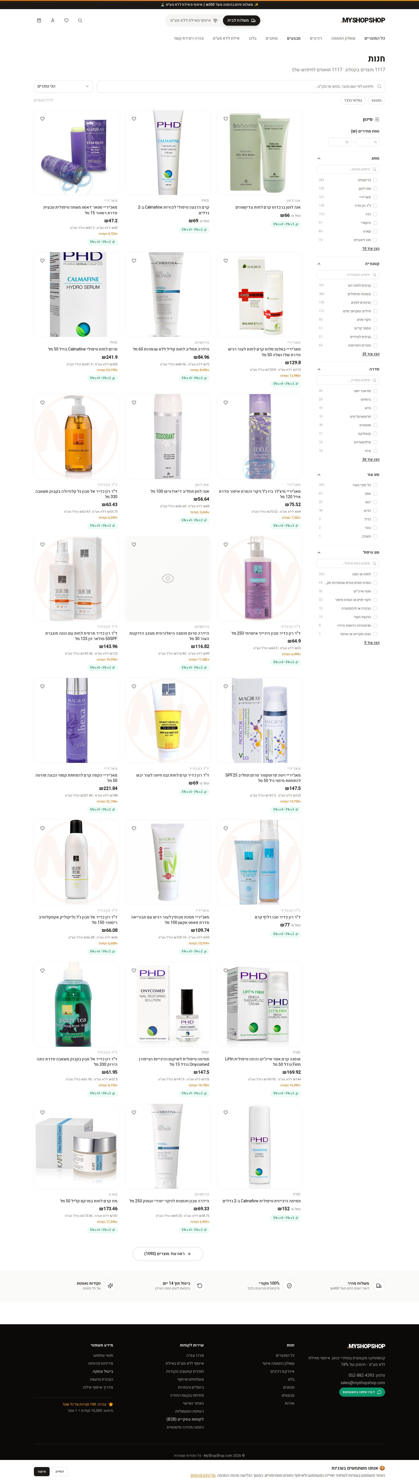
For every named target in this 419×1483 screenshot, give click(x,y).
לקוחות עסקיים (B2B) (185, 1419)
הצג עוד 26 (370, 459)
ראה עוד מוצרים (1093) (164, 1254)
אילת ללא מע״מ (226, 38)
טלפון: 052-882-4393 (367, 1375)
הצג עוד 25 (370, 354)
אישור (41, 1471)
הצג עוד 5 (371, 642)
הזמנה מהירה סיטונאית (185, 1427)
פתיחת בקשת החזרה (187, 1395)
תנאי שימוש (103, 1355)
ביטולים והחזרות (191, 1387)
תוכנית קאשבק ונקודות (185, 1371)
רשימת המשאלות (189, 1411)
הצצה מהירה (256, 115)
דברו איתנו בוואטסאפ (359, 1392)
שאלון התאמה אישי (278, 1363)
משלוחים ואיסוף (190, 1379)
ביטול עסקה (103, 1371)
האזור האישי (193, 1403)
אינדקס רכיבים (282, 1371)
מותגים (272, 38)
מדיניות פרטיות (100, 1363)
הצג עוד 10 (370, 248)
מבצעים (294, 38)
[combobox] (63, 86)
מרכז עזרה (195, 1355)
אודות (289, 1403)
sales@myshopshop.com (363, 1383)
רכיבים (316, 38)
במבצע (376, 100)
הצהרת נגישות (101, 1379)
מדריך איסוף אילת (98, 1387)
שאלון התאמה (343, 38)
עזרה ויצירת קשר (189, 38)
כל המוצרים (375, 38)
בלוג (253, 38)
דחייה (60, 1471)
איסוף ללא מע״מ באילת (185, 1363)
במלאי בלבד (353, 100)
